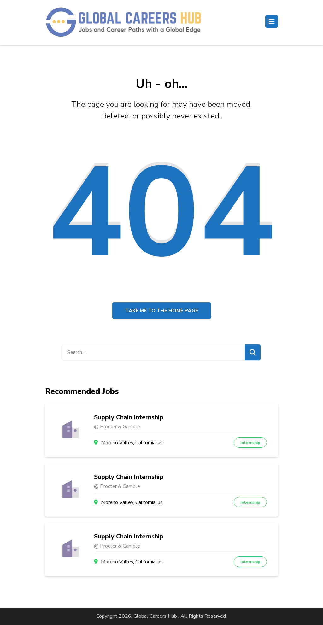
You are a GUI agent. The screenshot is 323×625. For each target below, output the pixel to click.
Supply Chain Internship (128, 417)
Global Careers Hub (155, 616)
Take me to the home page (161, 310)
